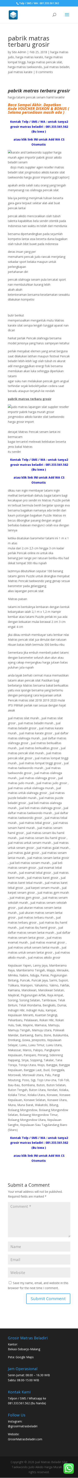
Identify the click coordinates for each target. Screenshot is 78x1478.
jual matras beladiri (56, 67)
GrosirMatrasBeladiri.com (25, 1439)
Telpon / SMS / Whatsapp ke (27, 1398)
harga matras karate (29, 57)
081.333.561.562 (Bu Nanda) (27, 1403)
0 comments (44, 72)
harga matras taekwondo (25, 67)
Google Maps (25, 1357)
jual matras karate (20, 72)
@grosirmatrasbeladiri (22, 1426)
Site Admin (19, 52)
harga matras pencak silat (44, 62)
